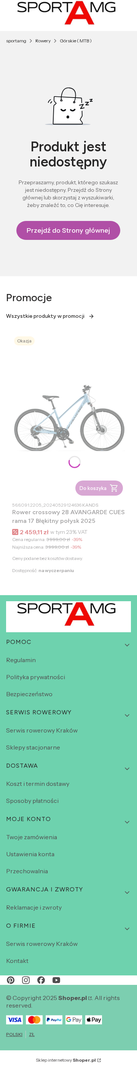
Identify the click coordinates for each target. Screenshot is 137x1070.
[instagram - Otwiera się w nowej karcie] (25, 980)
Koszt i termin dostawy (37, 783)
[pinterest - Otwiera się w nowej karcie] (10, 980)
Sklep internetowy (66, 1060)
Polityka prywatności (35, 677)
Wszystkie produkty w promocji (45, 316)
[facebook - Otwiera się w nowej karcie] (41, 980)
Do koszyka (93, 488)
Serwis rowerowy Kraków (42, 730)
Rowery (43, 41)
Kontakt (17, 960)
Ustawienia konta (30, 854)
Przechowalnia (27, 871)
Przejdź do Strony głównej (68, 230)
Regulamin (21, 660)
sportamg (16, 41)
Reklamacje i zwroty (34, 907)
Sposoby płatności (32, 800)
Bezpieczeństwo (29, 694)
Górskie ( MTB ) (76, 41)
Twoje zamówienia (31, 837)
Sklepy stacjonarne (33, 747)
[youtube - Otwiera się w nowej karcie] (56, 980)
